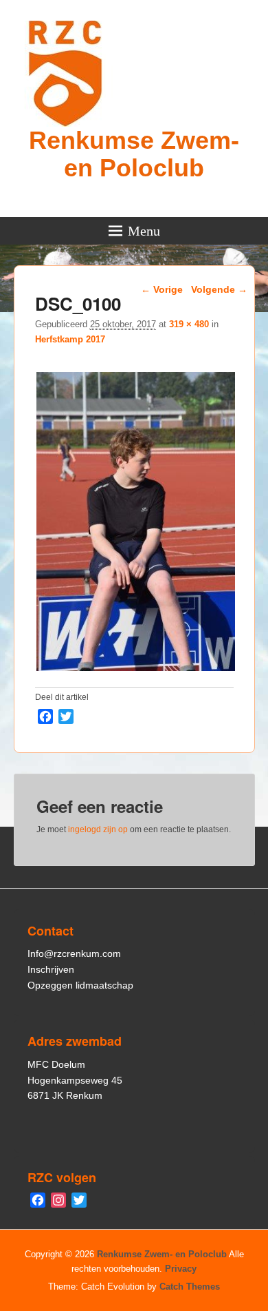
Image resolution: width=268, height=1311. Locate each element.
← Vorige (162, 289)
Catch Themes (189, 1286)
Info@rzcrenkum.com (74, 953)
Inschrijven (50, 969)
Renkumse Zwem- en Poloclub (134, 154)
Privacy (181, 1268)
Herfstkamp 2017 (70, 339)
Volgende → (219, 289)
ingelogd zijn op (98, 829)
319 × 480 (189, 324)
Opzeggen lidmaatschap (80, 985)
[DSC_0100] (136, 671)
